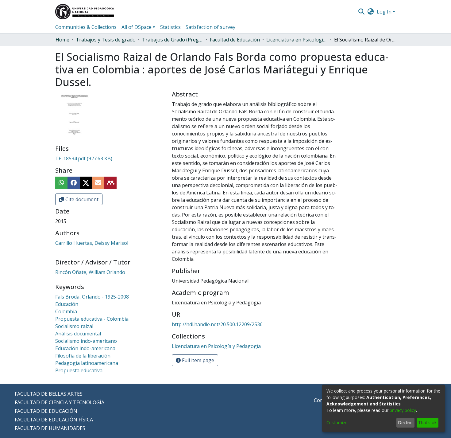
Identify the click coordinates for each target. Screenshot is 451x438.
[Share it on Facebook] (73, 183)
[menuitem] (371, 11)
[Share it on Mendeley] (110, 183)
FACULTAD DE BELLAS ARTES (49, 393)
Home (62, 39)
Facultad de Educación (235, 39)
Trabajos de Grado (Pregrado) (172, 39)
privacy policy (403, 410)
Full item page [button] (197, 360)
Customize (337, 422)
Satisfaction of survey (210, 27)
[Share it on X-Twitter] (86, 183)
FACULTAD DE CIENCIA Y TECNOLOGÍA (59, 402)
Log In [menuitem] (384, 11)
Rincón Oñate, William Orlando (90, 272)
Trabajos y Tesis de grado (106, 39)
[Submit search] (361, 11)
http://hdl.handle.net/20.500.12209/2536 (217, 324)
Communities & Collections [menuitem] (86, 27)
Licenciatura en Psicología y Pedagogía (297, 39)
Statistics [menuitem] (170, 27)
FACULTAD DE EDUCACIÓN (46, 411)
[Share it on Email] (98, 183)
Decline (405, 422)
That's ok (427, 422)
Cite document (81, 199)
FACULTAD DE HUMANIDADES (50, 428)
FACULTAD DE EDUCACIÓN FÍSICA (54, 419)
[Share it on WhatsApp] (61, 183)
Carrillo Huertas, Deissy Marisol (91, 243)
